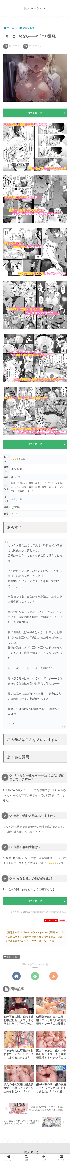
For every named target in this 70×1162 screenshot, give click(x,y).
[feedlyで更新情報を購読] (35, 976)
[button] (62, 695)
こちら (26, 831)
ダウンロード (35, 113)
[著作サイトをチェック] (16, 976)
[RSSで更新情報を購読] (53, 976)
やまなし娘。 (17, 499)
